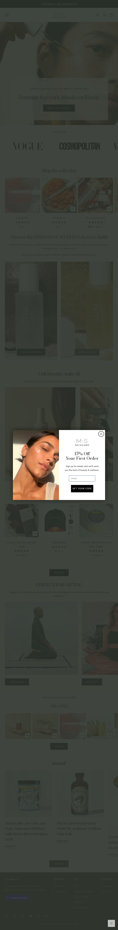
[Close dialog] (101, 434)
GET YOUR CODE (82, 488)
